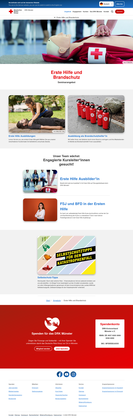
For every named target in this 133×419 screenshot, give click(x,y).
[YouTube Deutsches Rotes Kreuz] (66, 374)
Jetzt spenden (13, 388)
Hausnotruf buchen (61, 395)
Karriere (85, 11)
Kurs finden (59, 391)
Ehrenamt (35, 388)
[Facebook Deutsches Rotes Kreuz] (60, 374)
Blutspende (12, 399)
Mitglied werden (43, 348)
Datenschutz (83, 406)
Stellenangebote (37, 391)
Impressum (82, 395)
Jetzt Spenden (62, 348)
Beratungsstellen (60, 399)
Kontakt (106, 11)
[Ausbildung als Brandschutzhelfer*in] (96, 114)
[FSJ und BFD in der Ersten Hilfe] (40, 209)
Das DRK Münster (96, 11)
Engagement (77, 11)
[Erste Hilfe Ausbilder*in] (40, 181)
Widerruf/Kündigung (85, 402)
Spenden (120, 11)
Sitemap (81, 391)
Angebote (67, 11)
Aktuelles (58, 388)
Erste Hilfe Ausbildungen (22, 136)
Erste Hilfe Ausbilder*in (80, 178)
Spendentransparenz (15, 395)
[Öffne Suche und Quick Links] (112, 11)
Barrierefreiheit (83, 399)
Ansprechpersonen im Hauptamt (112, 388)
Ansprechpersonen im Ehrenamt (112, 391)
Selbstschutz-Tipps (48, 277)
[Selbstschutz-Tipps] (66, 255)
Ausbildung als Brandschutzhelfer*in (87, 136)
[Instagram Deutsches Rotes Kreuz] (73, 374)
